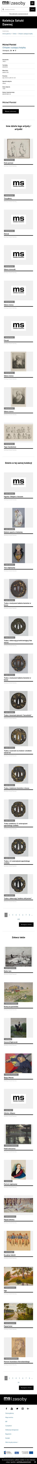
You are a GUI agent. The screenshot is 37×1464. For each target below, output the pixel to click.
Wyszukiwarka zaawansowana (18, 14)
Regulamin (8, 1434)
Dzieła (14, 34)
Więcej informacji (10, 111)
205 (18, 919)
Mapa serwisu (9, 1417)
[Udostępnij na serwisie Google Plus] (11, 50)
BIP (6, 1421)
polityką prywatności (24, 1462)
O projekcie (8, 1426)
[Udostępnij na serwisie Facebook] (15, 50)
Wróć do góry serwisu (11, 1442)
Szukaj (32, 9)
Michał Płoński (9, 44)
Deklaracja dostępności (11, 1430)
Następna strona (26, 924)
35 (18, 1382)
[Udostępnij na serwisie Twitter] (14, 50)
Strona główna (6, 34)
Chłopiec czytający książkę (25, 34)
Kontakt (7, 1438)
